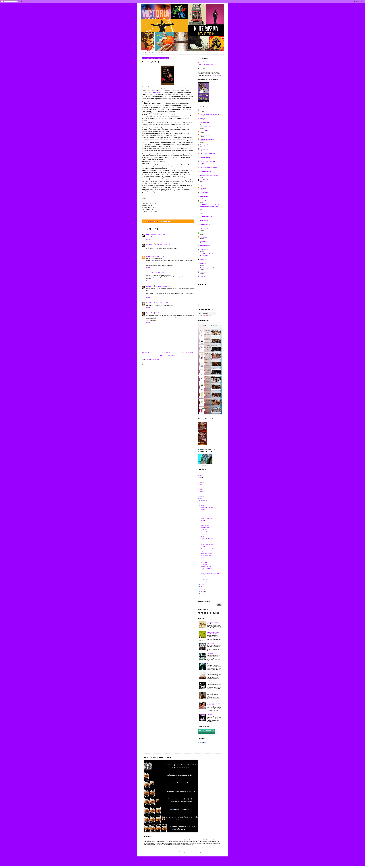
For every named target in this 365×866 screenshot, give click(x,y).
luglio (202, 586)
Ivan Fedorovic (150, 303)
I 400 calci (202, 118)
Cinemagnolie (203, 200)
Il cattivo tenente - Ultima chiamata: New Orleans (210, 573)
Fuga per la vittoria (205, 525)
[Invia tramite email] (162, 221)
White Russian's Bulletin (212, 622)
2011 (200, 496)
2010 (200, 498)
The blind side (204, 564)
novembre (203, 503)
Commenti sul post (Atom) (153, 359)
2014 (200, 489)
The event (203, 546)
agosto (202, 584)
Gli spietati (203, 509)
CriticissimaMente (204, 149)
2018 (200, 480)
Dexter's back (204, 562)
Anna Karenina (210, 643)
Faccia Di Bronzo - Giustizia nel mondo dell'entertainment (209, 254)
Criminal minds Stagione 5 (207, 553)
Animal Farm (203, 276)
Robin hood (203, 523)
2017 (200, 482)
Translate (209, 315)
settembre (203, 582)
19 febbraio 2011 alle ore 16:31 (161, 302)
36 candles (209, 673)
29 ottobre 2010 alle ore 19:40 (157, 256)
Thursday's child (210, 653)
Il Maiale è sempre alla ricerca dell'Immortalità (207, 139)
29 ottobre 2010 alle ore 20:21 (158, 272)
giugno (202, 589)
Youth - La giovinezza (212, 693)
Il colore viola (204, 529)
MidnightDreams (204, 196)
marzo (202, 596)
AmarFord (209, 683)
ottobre (202, 505)
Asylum (202, 571)
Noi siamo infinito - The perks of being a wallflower (214, 632)
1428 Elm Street (203, 263)
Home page (167, 352)
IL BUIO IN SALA (204, 135)
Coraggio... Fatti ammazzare (207, 518)
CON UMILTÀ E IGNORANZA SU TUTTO (208, 162)
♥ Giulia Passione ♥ (204, 192)
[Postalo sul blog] (164, 221)
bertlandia (202, 233)
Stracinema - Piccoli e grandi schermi (209, 175)
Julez (165, 94)
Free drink (151, 53)
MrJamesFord (149, 244)
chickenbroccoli (203, 184)
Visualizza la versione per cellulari (167, 355)
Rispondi (148, 239)
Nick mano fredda (205, 527)
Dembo (148, 256)
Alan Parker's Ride (204, 249)
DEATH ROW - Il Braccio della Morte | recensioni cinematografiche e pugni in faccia (209, 206)
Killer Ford (209, 714)
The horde (203, 520)
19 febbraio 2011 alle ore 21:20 (163, 313)
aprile (202, 593)
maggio (202, 591)
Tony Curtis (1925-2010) (206, 569)
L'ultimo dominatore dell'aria (207, 555)
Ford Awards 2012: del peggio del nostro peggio (214, 703)
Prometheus (209, 663)
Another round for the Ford (207, 507)
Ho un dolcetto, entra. (205, 224)
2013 (200, 491)
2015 (200, 487)
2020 (200, 475)
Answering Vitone (205, 531)
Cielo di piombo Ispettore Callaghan (209, 549)
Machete (202, 557)
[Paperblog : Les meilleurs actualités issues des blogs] (202, 743)
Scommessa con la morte (206, 511)
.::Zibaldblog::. (203, 241)
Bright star (203, 551)
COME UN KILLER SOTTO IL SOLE (209, 114)
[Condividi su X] (166, 221)
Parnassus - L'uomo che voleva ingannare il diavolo (210, 541)
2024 (200, 473)
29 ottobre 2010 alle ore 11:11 (163, 234)
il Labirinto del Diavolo (205, 180)
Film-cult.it (202, 279)
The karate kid (204, 577)
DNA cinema (203, 188)
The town (203, 516)
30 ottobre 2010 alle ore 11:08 (163, 286)
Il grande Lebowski (157, 92)
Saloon (144, 53)
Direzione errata (203, 259)
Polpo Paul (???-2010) (206, 514)
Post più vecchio (189, 352)
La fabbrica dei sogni (205, 157)
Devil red (203, 536)
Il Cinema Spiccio (204, 229)
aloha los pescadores (205, 145)
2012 (200, 494)
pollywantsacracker (151, 234)
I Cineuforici (203, 272)
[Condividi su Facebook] (168, 221)
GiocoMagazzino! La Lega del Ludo (208, 167)
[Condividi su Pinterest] (170, 221)
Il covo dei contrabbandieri (207, 538)
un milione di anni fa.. (205, 245)
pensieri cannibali (204, 110)
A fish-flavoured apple (205, 171)
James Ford (202, 62)
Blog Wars (160, 53)
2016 (200, 484)
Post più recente (145, 352)
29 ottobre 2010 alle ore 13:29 (163, 244)
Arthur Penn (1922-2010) (206, 566)
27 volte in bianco (205, 579)
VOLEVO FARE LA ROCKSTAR (208, 153)
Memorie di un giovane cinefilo (207, 268)
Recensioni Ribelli (204, 131)
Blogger (200, 852)
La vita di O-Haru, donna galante (208, 544)
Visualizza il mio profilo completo (205, 64)
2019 (200, 477)
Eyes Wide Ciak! (204, 237)
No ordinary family (205, 534)
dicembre (203, 500)
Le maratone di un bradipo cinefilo (208, 212)
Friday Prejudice (204, 220)
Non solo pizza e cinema (205, 126)
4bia (201, 560)
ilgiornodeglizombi (204, 122)
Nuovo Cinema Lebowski (206, 216)
